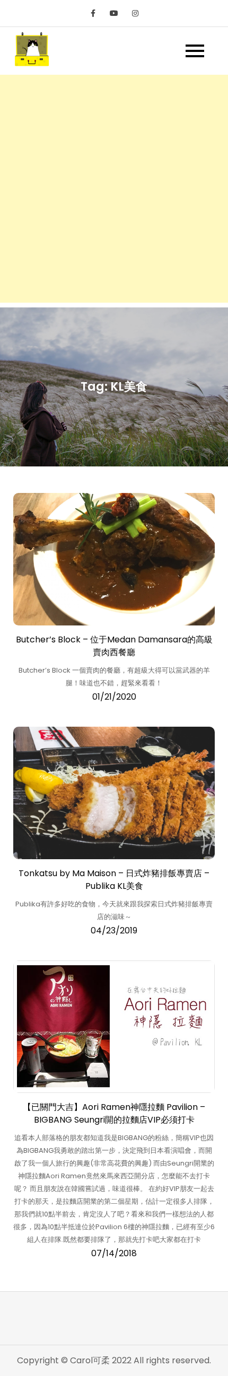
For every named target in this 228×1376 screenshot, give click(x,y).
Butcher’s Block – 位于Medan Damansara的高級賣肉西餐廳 (114, 645)
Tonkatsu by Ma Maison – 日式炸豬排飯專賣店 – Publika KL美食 (114, 879)
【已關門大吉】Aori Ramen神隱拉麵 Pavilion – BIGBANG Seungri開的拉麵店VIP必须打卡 (114, 1113)
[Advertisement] (114, 189)
